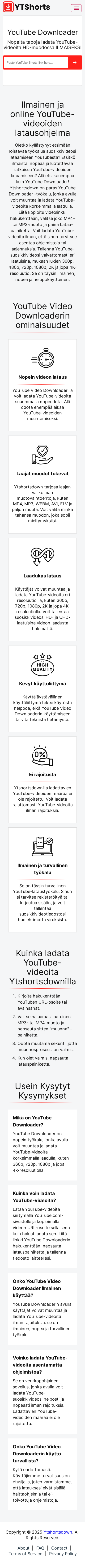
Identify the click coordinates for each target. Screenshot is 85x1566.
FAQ (40, 1548)
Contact (59, 1548)
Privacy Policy (63, 1553)
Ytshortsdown (57, 1532)
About (23, 1548)
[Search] (75, 62)
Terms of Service (25, 1553)
